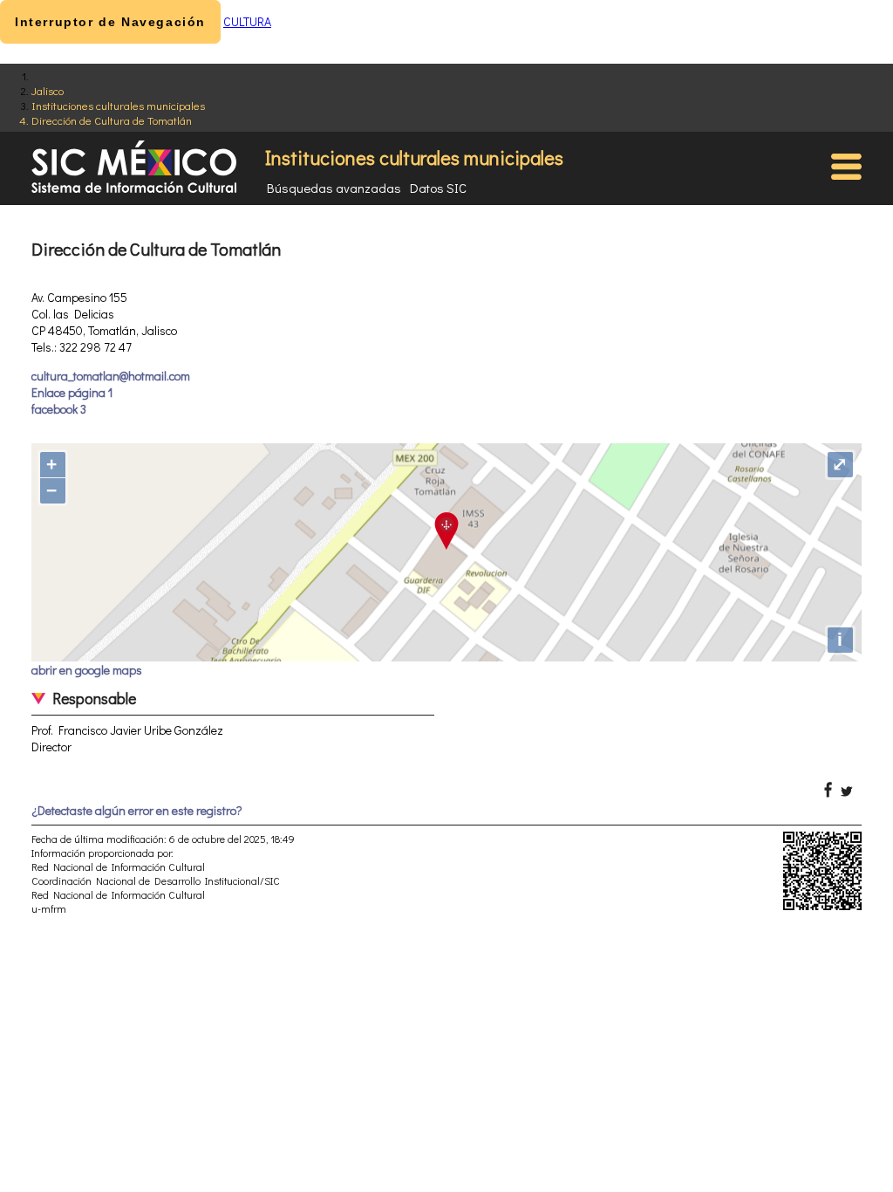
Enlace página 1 (71, 392)
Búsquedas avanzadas (334, 187)
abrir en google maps (86, 669)
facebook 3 (58, 409)
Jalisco (47, 90)
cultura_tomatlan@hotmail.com (110, 375)
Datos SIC (438, 187)
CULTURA (247, 21)
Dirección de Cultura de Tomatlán (111, 120)
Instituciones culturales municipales (118, 105)
